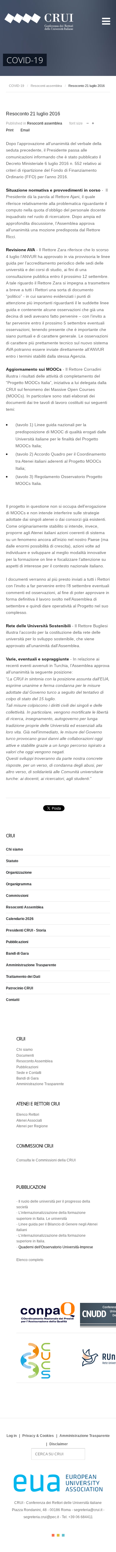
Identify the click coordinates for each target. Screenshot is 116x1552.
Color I (53, 1535)
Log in (12, 1436)
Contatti (12, 1000)
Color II (58, 1535)
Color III (63, 1535)
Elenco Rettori (27, 1114)
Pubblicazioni (17, 942)
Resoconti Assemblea (24, 907)
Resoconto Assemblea (34, 1061)
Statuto (12, 861)
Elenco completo (29, 1260)
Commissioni (17, 896)
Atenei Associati (29, 1120)
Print (9, 130)
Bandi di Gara (17, 953)
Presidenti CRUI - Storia (26, 930)
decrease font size (87, 122)
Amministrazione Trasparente (31, 965)
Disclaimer (58, 1444)
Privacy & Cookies (38, 1436)
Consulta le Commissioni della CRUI (46, 1160)
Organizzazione (19, 872)
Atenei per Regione (32, 1126)
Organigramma (19, 884)
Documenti (25, 1055)
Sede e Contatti (28, 1073)
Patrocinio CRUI (19, 988)
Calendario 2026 (20, 919)
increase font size (93, 122)
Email (25, 130)
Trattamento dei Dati (23, 977)
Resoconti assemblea (46, 85)
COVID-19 (16, 85)
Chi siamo (14, 849)
